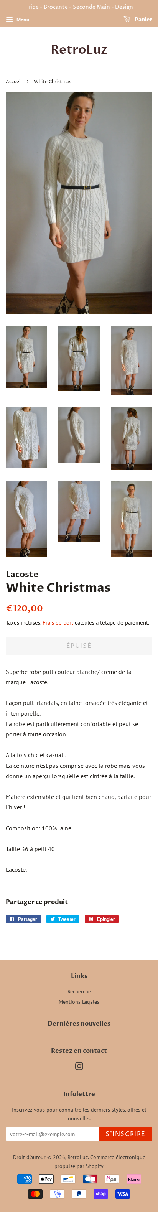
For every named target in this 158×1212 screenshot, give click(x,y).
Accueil (13, 82)
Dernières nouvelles (79, 1023)
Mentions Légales (79, 1001)
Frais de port (58, 622)
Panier (142, 19)
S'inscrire (125, 1134)
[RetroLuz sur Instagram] (79, 1067)
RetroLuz (79, 50)
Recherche (79, 991)
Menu (22, 19)
